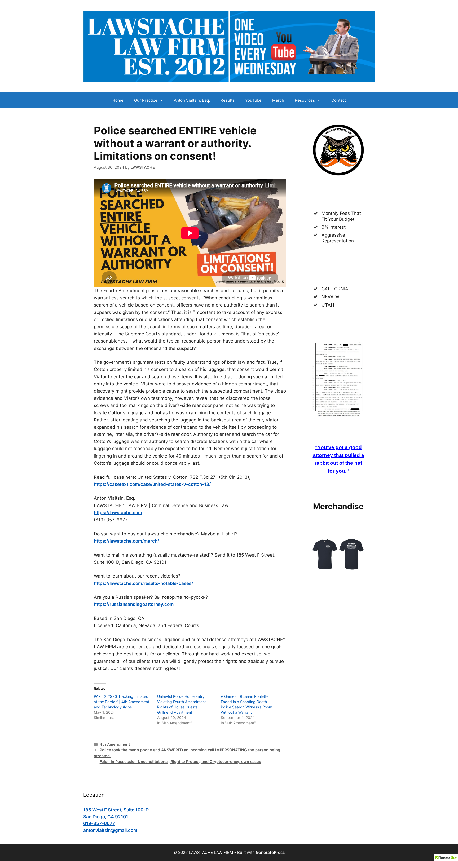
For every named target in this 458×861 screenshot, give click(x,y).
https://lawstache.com (118, 512)
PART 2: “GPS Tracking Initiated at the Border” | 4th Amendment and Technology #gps (121, 701)
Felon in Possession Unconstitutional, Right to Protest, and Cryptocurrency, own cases (180, 761)
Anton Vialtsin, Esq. (192, 100)
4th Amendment (115, 744)
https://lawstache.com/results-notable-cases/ (143, 583)
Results (228, 100)
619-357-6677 (99, 823)
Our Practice (145, 100)
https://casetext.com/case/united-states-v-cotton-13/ (152, 484)
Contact (338, 100)
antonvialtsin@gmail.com (110, 830)
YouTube (253, 100)
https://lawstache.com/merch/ (126, 541)
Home (118, 100)
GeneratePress (270, 852)
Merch (278, 100)
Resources (305, 100)
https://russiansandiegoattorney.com (134, 604)
